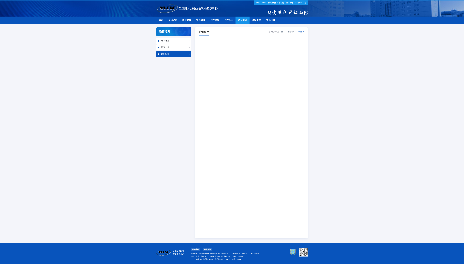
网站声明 (195, 249)
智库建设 (200, 20)
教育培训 (242, 20)
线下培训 (165, 47)
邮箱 (258, 3)
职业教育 (186, 20)
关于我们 (270, 20)
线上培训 (165, 41)
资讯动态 (172, 20)
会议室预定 (272, 3)
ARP (263, 3)
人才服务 (214, 20)
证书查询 (289, 3)
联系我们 (207, 249)
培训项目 (165, 54)
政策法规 (256, 20)
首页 (161, 20)
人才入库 (228, 20)
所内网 (281, 3)
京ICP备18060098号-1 (238, 253)
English (298, 3)
